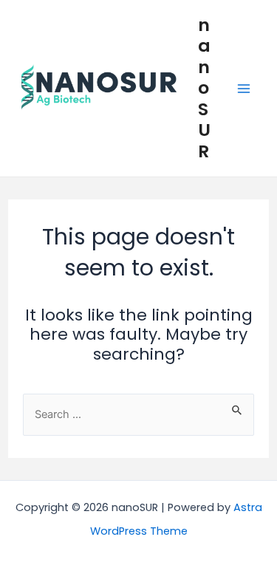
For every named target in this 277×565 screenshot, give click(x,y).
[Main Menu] (243, 88)
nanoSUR (204, 88)
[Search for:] (138, 413)
